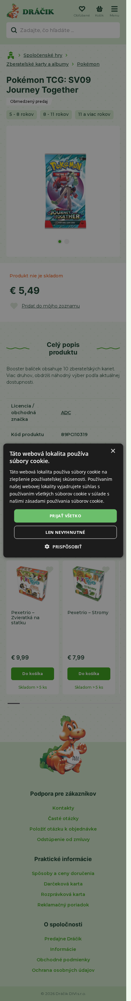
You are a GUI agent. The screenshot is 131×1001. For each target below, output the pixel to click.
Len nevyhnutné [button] (65, 532)
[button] (63, 546)
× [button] (112, 451)
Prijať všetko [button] (65, 516)
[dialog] (63, 501)
